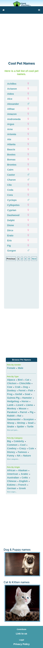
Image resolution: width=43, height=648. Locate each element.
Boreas (11, 159)
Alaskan (23, 470)
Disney (11, 452)
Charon (11, 179)
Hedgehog (13, 401)
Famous (23, 452)
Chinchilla (25, 383)
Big (9, 441)
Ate (9, 139)
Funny (11, 455)
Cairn (10, 169)
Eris (9, 240)
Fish (31, 390)
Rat (19, 415)
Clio (9, 185)
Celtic (25, 477)
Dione (10, 225)
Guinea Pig (13, 397)
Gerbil (19, 394)
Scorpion (28, 419)
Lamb (10, 405)
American (13, 474)
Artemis (11, 134)
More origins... (12, 492)
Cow (10, 387)
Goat (28, 394)
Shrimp (21, 423)
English (23, 481)
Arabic (25, 474)
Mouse (23, 408)
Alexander (13, 104)
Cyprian (11, 210)
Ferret (22, 390)
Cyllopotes (13, 205)
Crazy (23, 448)
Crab (18, 387)
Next (34, 259)
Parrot (24, 412)
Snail (31, 423)
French (22, 484)
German (12, 488)
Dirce (10, 230)
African (11, 470)
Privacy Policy (21, 644)
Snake (11, 426)
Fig (9, 245)
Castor (11, 174)
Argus (10, 124)
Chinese (12, 481)
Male (20, 368)
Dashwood (13, 215)
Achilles (11, 83)
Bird (20, 379)
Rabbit (11, 415)
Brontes (11, 164)
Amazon (12, 114)
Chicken (12, 383)
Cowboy (12, 448)
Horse (25, 401)
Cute (32, 448)
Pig (32, 412)
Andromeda (14, 119)
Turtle (30, 426)
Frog (10, 394)
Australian (13, 477)
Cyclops (12, 200)
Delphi (11, 220)
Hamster (27, 397)
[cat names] (22, 603)
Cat (27, 379)
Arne (10, 129)
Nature (27, 455)
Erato (10, 235)
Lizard (20, 405)
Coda (10, 190)
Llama (30, 405)
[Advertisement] (21, 36)
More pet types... (13, 430)
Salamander (14, 419)
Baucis (11, 149)
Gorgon (11, 250)
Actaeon (12, 88)
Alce (9, 98)
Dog (25, 387)
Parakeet (12, 412)
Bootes (11, 154)
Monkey (12, 408)
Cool (23, 445)
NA (19, 455)
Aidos (10, 93)
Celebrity (19, 441)
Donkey (11, 390)
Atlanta (11, 144)
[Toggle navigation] (39, 10)
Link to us (21, 633)
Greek (22, 488)
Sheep (11, 423)
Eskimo (11, 484)
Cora (10, 195)
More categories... (13, 459)
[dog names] (22, 564)
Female (11, 368)
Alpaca (11, 379)
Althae (11, 109)
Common (12, 445)
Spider (21, 426)
